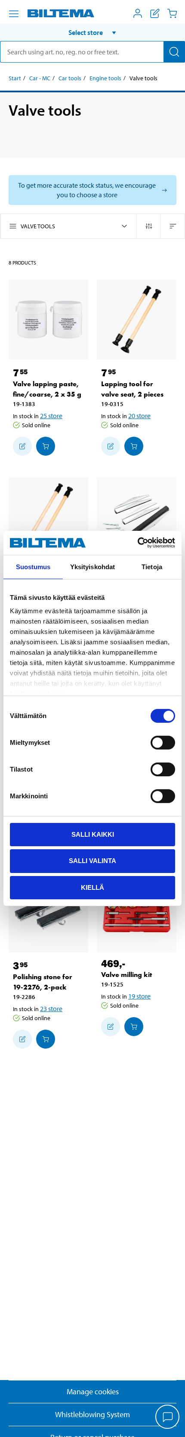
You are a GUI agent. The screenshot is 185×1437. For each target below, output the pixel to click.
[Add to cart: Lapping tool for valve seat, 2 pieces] (133, 446)
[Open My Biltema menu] (137, 13)
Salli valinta (92, 860)
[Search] (174, 52)
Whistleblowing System (92, 1414)
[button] (92, 32)
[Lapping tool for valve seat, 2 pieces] (136, 319)
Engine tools (105, 78)
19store (139, 996)
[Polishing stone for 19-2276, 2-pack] (48, 912)
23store (51, 1008)
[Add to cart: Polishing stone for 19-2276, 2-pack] (45, 1039)
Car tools (70, 78)
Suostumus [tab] (33, 566)
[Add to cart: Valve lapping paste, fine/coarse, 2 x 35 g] (45, 446)
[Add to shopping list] (22, 446)
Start (15, 78)
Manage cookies (93, 1391)
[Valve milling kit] (136, 912)
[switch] (163, 742)
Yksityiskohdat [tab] (92, 566)
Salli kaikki (92, 834)
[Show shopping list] (154, 13)
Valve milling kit (126, 974)
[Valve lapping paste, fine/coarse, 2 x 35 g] (48, 319)
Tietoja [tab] (152, 566)
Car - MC (39, 78)
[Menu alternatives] (14, 14)
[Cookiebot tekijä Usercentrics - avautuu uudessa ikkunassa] (137, 542)
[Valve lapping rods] (48, 517)
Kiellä (92, 887)
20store (139, 415)
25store (51, 415)
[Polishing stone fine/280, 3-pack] (136, 517)
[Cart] (172, 13)
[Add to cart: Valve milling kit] (133, 1026)
